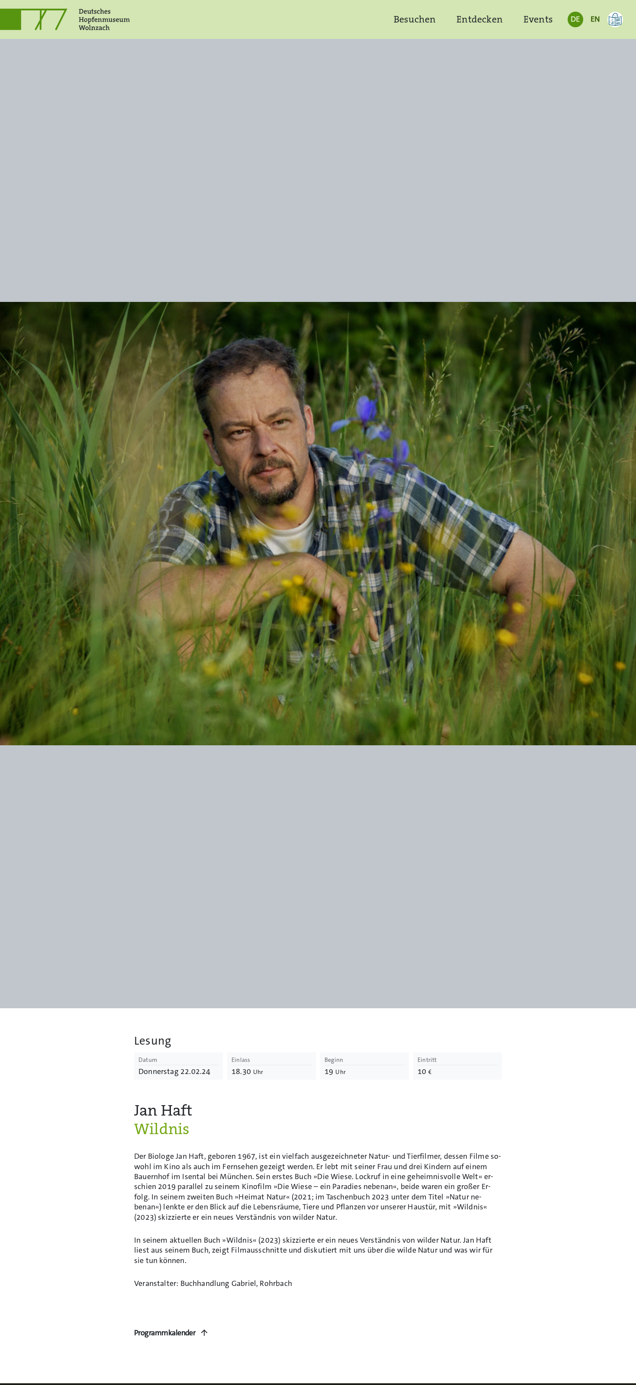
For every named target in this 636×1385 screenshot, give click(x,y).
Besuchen (415, 19)
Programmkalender (164, 1333)
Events (538, 19)
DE (575, 19)
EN (595, 19)
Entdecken (479, 19)
